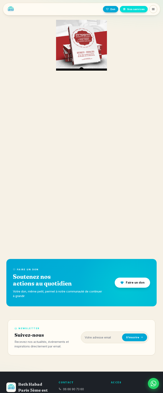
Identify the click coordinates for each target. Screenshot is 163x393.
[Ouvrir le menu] (153, 9)
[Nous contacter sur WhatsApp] (153, 383)
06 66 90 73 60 (73, 389)
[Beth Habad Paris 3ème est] (32, 9)
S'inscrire (132, 337)
